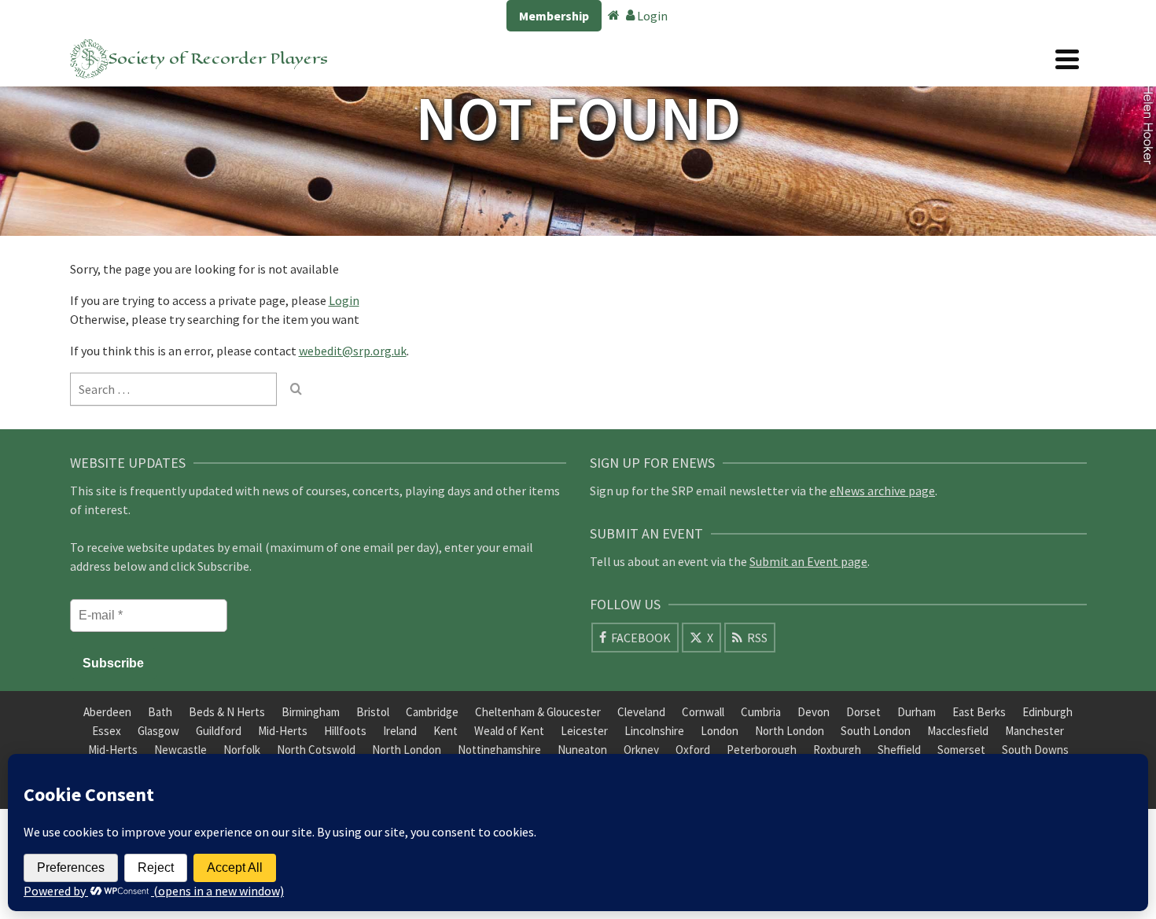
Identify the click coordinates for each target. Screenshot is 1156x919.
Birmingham (311, 711)
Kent (445, 730)
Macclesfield (957, 730)
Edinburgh (1047, 711)
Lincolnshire (654, 730)
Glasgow (158, 730)
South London (876, 730)
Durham (916, 711)
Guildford (218, 730)
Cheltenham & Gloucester (538, 711)
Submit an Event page (808, 561)
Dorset (863, 711)
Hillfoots (345, 730)
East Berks (979, 711)
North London (789, 730)
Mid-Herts (282, 730)
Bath (160, 711)
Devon (813, 711)
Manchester (1034, 730)
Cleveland (641, 711)
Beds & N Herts (227, 711)
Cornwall (703, 711)
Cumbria (761, 711)
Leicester (584, 730)
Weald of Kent (509, 730)
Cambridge (432, 711)
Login (651, 16)
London (719, 730)
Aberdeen (107, 711)
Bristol (372, 711)
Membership (554, 16)
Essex (106, 730)
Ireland (400, 730)
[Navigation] (1067, 58)
